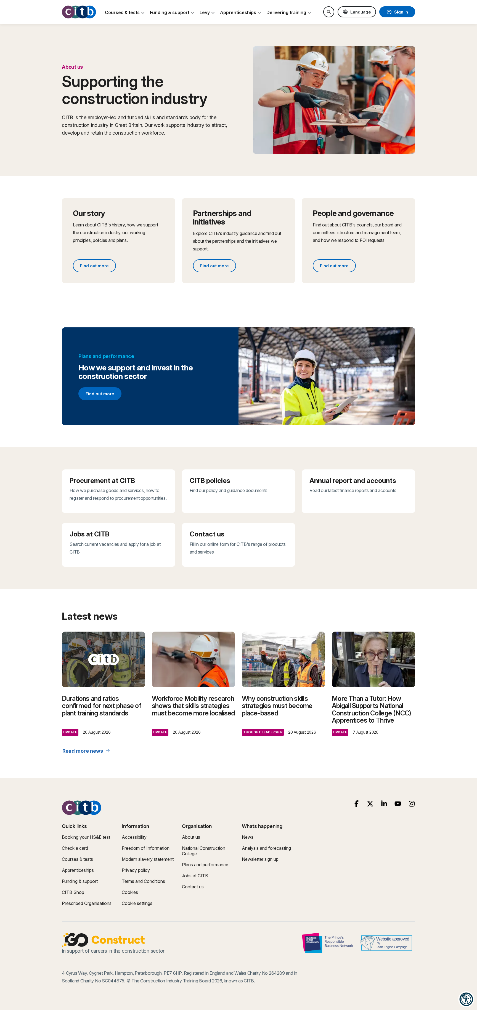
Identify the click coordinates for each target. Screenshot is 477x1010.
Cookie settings (137, 903)
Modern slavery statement (148, 859)
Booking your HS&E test (86, 837)
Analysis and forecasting (266, 848)
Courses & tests (77, 859)
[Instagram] (411, 803)
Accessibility (134, 837)
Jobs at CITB (195, 875)
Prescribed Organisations (87, 903)
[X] (370, 803)
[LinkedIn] (384, 803)
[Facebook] (356, 803)
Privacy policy (136, 870)
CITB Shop (73, 892)
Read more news (86, 751)
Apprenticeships (78, 870)
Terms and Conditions (143, 881)
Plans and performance (205, 864)
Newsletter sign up (260, 859)
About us (191, 837)
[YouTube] (397, 803)
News (247, 837)
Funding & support (80, 881)
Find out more (98, 266)
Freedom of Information (145, 848)
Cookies (130, 892)
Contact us (193, 886)
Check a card (75, 848)
